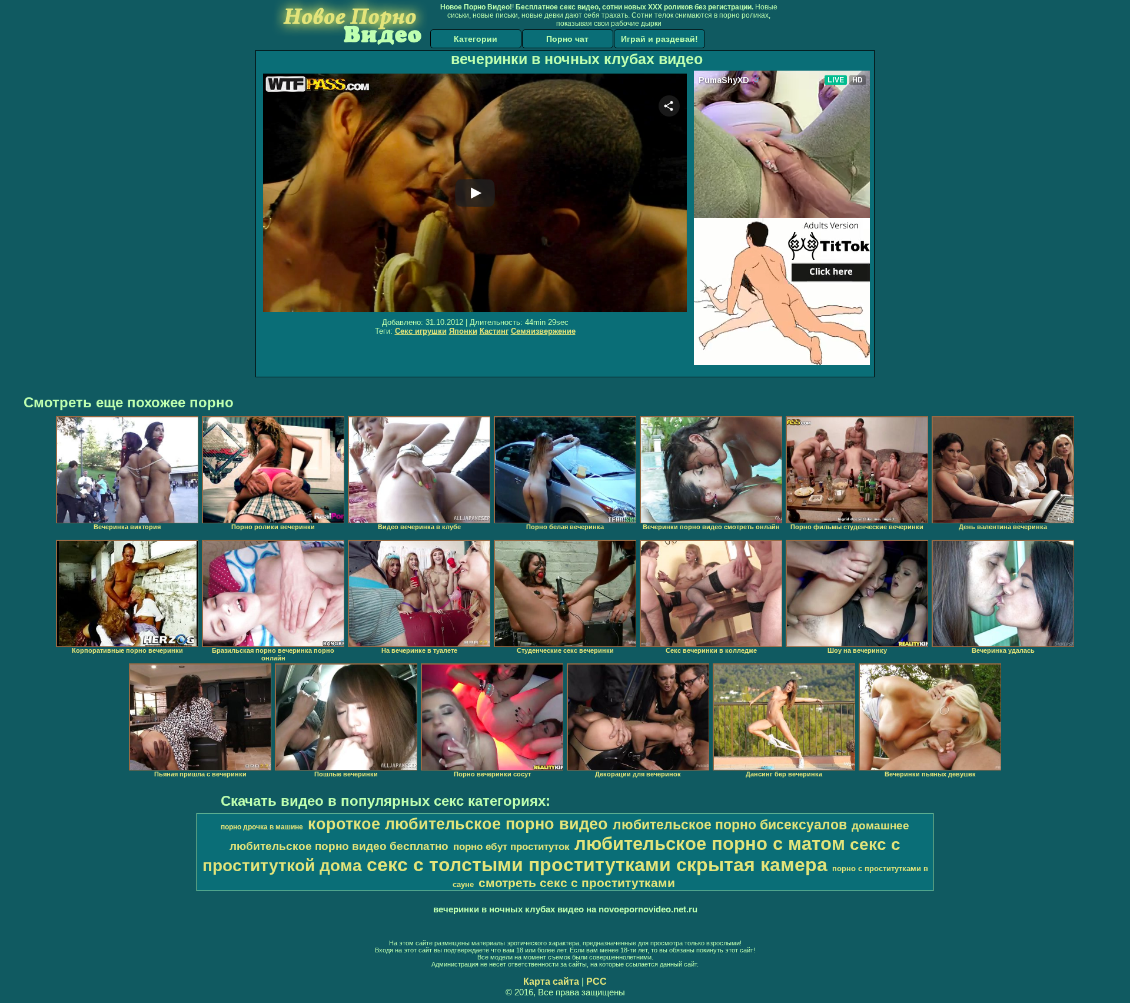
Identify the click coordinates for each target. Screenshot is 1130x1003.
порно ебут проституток (511, 846)
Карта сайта (551, 982)
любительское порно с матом (709, 843)
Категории (475, 39)
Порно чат (567, 39)
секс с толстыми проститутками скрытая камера (597, 864)
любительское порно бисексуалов (730, 824)
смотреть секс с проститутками (576, 883)
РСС (596, 982)
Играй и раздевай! (659, 39)
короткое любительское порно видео (458, 824)
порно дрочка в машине (262, 827)
